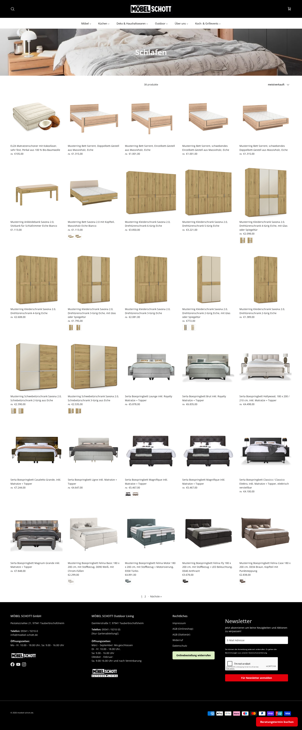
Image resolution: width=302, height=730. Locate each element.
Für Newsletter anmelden (256, 677)
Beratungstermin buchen (277, 722)
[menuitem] (86, 23)
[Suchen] (12, 9)
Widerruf (177, 640)
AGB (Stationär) (181, 634)
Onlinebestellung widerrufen (193, 655)
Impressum (179, 623)
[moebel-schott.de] (151, 8)
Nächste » (156, 596)
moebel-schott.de (25, 712)
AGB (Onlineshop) (182, 628)
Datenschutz (179, 645)
